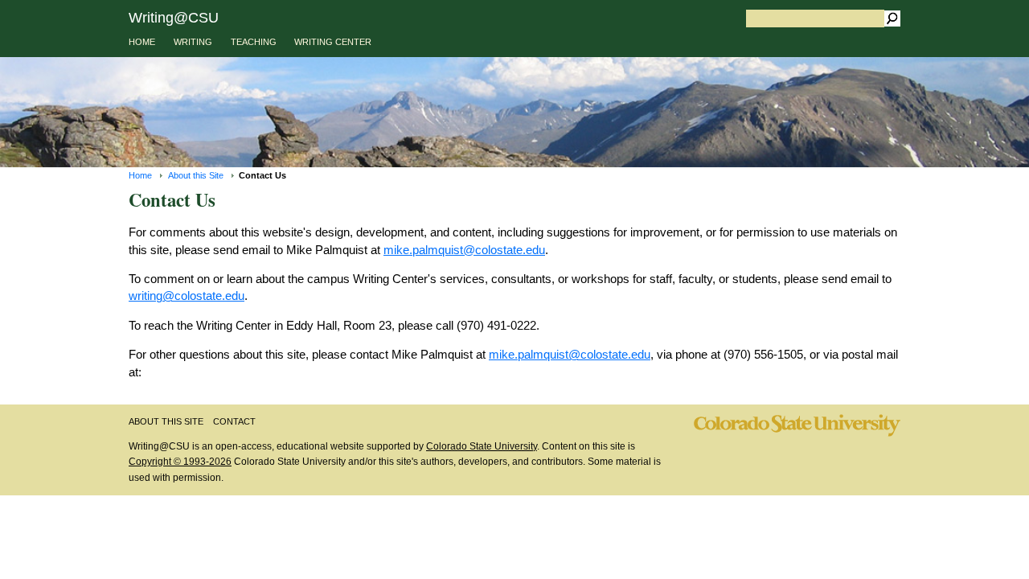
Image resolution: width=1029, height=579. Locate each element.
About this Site (195, 175)
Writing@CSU (174, 17)
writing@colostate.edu (186, 295)
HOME (142, 42)
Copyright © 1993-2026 (180, 461)
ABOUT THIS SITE (166, 421)
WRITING (193, 42)
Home (140, 175)
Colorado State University (481, 446)
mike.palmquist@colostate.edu (464, 250)
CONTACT (234, 421)
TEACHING (254, 42)
